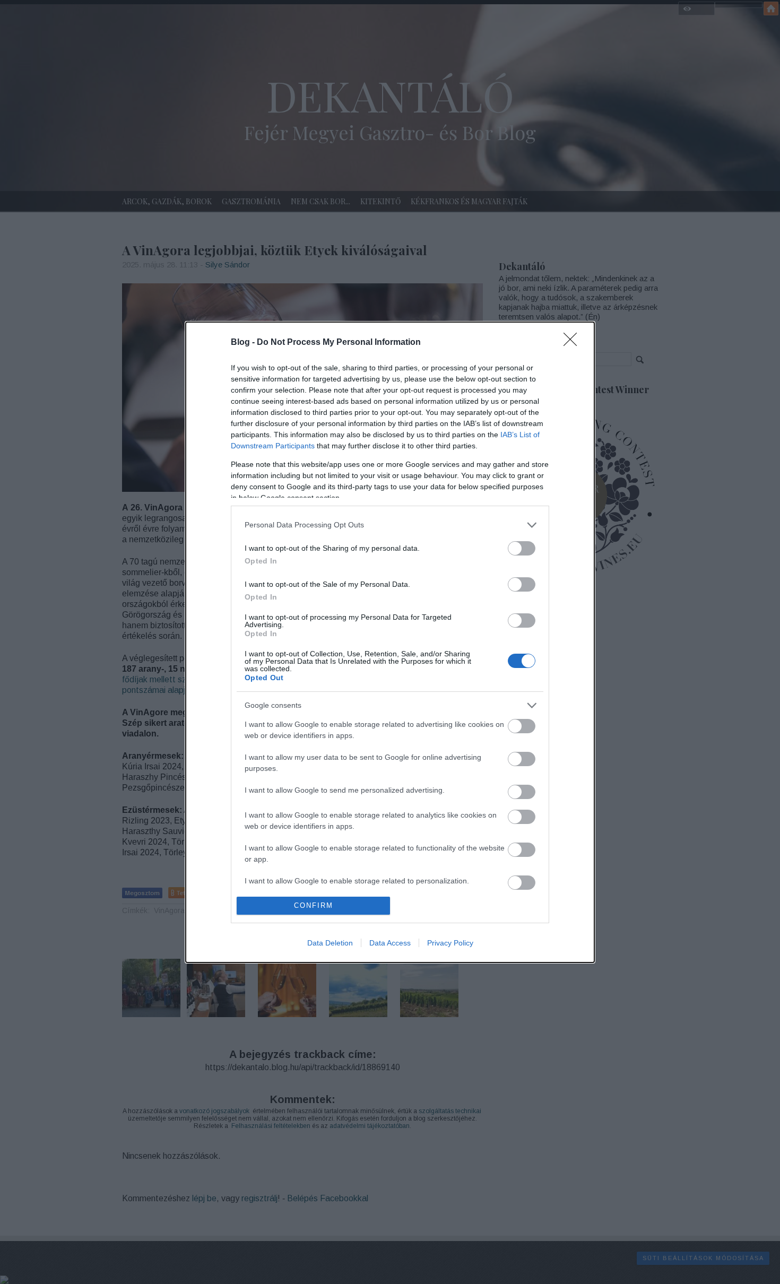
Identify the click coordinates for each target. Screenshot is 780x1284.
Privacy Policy (450, 943)
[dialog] (390, 642)
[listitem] (390, 525)
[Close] (574, 343)
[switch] (521, 548)
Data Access (390, 943)
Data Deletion (330, 943)
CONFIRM (313, 905)
